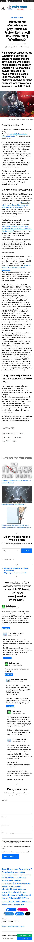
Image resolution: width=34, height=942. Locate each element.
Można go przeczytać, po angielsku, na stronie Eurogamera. (16, 267)
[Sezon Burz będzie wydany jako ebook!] (17, 494)
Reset (32, 1)
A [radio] (22, 1)
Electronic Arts (22, 875)
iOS (20, 884)
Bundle (16, 869)
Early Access (15, 875)
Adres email (5, 825)
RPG (5, 559)
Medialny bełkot (17, 17)
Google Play (5, 880)
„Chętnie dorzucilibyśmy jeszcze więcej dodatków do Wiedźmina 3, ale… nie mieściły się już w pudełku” (17, 229)
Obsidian (24, 892)
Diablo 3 (16, 872)
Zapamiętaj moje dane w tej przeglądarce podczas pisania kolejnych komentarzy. (17, 841)
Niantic (24, 889)
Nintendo (4, 892)
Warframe (4, 904)
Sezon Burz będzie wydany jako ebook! (13, 504)
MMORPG (5, 886)
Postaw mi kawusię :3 (24, 935)
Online (4, 895)
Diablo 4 (22, 872)
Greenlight (11, 880)
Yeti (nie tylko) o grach (13, 935)
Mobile (15, 886)
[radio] (7, 1)
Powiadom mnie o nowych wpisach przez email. (16, 852)
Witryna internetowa (8, 833)
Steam (12, 901)
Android (5, 869)
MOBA (11, 886)
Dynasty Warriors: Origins (7, 875)
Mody (19, 886)
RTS (28, 898)
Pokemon (5, 898)
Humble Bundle (7, 884)
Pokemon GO (15, 898)
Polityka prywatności (8, 938)
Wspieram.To (17, 904)
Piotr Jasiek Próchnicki (20, 44)
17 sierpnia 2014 (12, 46)
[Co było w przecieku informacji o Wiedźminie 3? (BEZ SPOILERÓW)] (17, 470)
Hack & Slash (17, 880)
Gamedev (16, 877)
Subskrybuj (26, 551)
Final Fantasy (28, 875)
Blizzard (12, 869)
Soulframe (5, 902)
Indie (16, 883)
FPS (3, 878)
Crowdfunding (8, 872)
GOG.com (22, 878)
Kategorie (4, 919)
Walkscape (29, 902)
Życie (22, 904)
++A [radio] (28, 1)
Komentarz (5, 800)
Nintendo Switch (14, 892)
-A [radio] (20, 1)
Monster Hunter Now (12, 889)
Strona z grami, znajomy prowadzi (13, 926)
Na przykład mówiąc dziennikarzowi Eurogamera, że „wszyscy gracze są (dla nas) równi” (15, 205)
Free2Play (9, 877)
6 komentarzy (25, 46)
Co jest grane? (25, 869)
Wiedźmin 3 (10, 559)
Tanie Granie (21, 901)
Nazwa (4, 817)
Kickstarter (26, 884)
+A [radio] (25, 1)
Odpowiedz (5, 628)
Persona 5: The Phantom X (19, 895)
